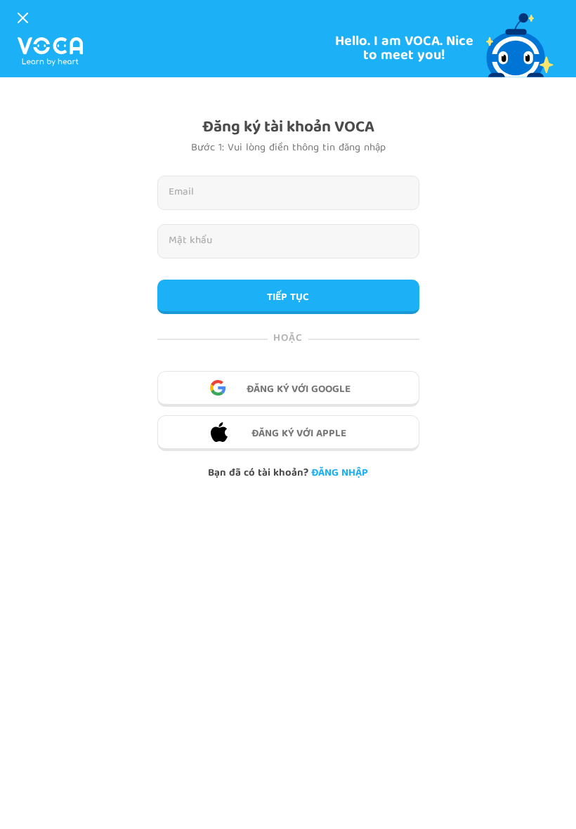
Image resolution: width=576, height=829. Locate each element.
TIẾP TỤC (288, 298)
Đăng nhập (339, 473)
